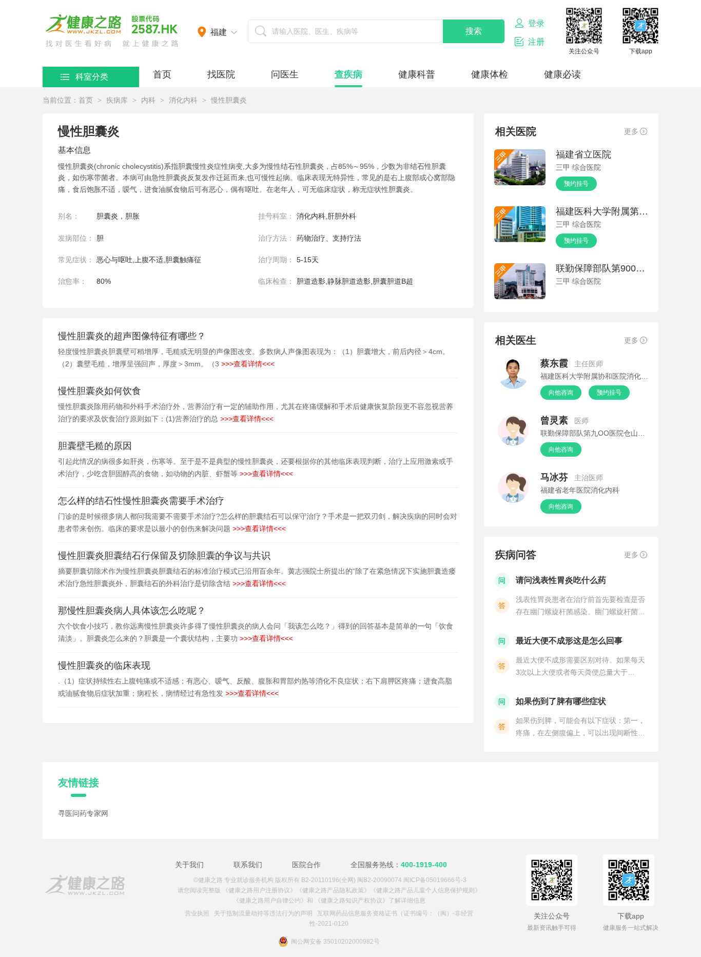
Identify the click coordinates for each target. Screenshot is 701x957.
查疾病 (348, 74)
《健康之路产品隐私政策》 (333, 890)
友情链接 (78, 782)
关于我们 (189, 865)
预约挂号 (576, 183)
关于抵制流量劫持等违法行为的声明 (263, 913)
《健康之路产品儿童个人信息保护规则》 (425, 890)
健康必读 (562, 74)
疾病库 (117, 100)
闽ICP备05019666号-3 (434, 880)
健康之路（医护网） (112, 31)
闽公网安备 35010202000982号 (335, 941)
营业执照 (197, 913)
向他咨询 (561, 392)
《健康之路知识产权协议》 (351, 900)
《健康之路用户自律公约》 (270, 900)
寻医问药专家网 (83, 813)
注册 (536, 41)
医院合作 (306, 865)
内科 (148, 100)
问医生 (285, 74)
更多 (631, 131)
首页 (162, 74)
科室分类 (91, 76)
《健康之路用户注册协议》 (259, 890)
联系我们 (247, 865)
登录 (536, 23)
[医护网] (85, 885)
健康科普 (416, 74)
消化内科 (183, 100)
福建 (218, 32)
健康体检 (489, 74)
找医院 (221, 74)
